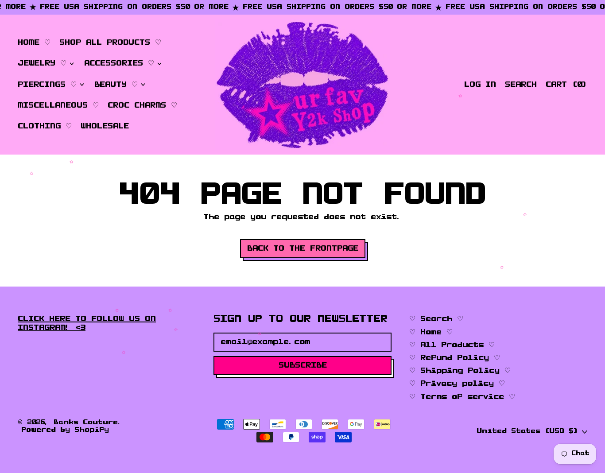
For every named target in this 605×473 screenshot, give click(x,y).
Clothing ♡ (45, 126)
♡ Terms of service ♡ (462, 396)
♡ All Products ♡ (452, 345)
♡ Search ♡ (436, 318)
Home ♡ (34, 42)
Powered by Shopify (65, 430)
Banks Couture (86, 422)
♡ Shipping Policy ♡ (460, 370)
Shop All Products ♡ (110, 42)
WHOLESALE (105, 126)
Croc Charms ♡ (142, 105)
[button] (520, 84)
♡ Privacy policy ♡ (457, 383)
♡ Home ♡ (431, 332)
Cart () (566, 86)
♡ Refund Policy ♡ (454, 357)
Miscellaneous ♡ (58, 105)
